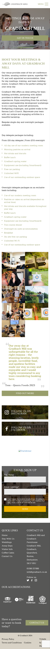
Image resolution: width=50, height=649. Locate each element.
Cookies (27, 642)
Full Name (9, 475)
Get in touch (25, 38)
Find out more (25, 393)
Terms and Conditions (12, 642)
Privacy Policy (8, 639)
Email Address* (11, 487)
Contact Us (37, 622)
